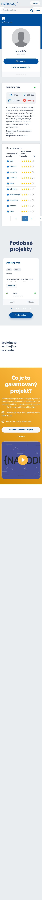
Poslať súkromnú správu (21, 67)
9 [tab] (30, 308)
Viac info (11, 286)
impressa (13, 167)
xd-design (13, 189)
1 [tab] (11, 308)
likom (12, 211)
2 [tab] (14, 308)
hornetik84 (21, 51)
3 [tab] (16, 308)
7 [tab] (25, 308)
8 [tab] (28, 308)
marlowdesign (15, 195)
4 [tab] (19, 308)
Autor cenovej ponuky (12, 155)
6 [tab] (23, 308)
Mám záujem (21, 61)
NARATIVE (13, 178)
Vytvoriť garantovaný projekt (21, 430)
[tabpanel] (21, 281)
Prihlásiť (35, 3)
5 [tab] (21, 308)
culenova (13, 206)
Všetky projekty (21, 315)
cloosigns (13, 172)
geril (11, 161)
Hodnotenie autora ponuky (26, 154)
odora (12, 183)
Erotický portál (13, 263)
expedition (14, 200)
